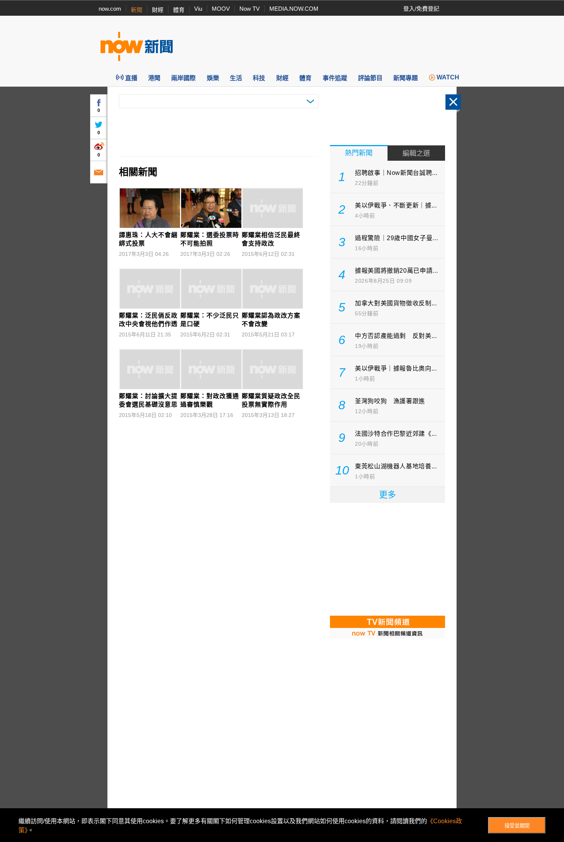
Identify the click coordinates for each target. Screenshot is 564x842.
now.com (110, 8)
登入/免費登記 (421, 8)
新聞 (136, 10)
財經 (157, 10)
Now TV (249, 8)
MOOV (221, 8)
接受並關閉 (517, 826)
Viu (198, 8)
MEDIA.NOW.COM (293, 8)
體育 (179, 10)
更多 (387, 494)
